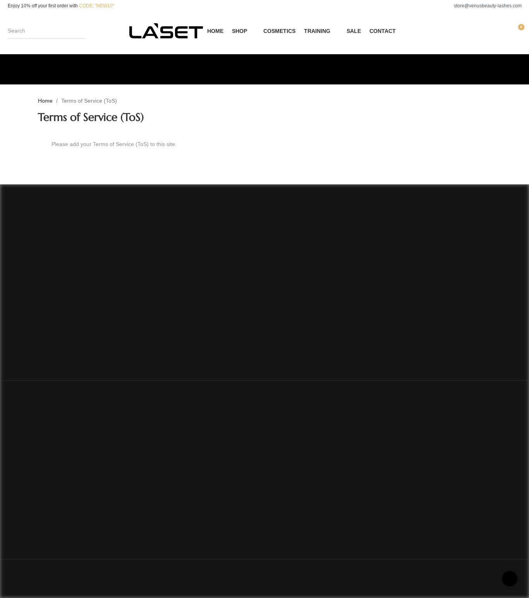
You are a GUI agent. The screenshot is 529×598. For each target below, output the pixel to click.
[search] (81, 30)
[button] (484, 6)
